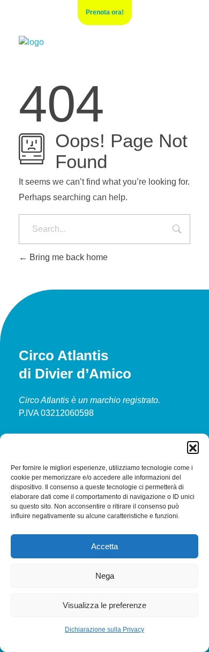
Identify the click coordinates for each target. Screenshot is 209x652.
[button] (193, 447)
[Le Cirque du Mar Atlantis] (31, 42)
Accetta (104, 546)
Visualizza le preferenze (104, 605)
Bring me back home (67, 257)
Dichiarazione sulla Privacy (104, 629)
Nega (104, 575)
